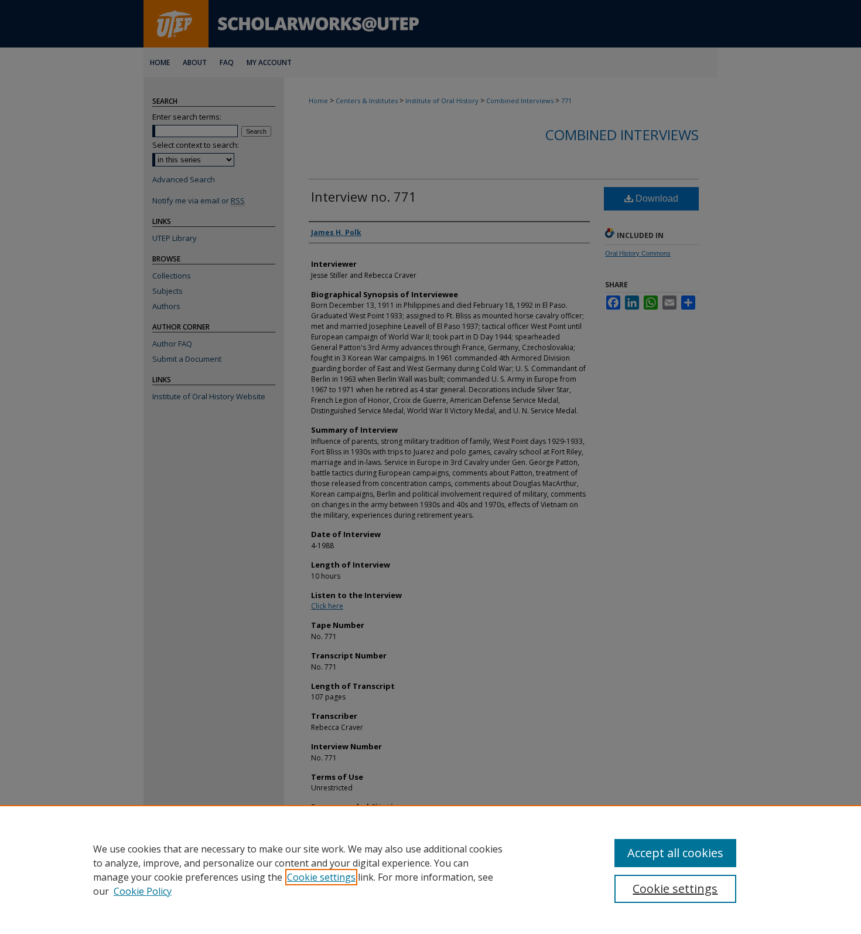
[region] (430, 869)
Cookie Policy (143, 891)
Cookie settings (321, 877)
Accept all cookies (675, 853)
